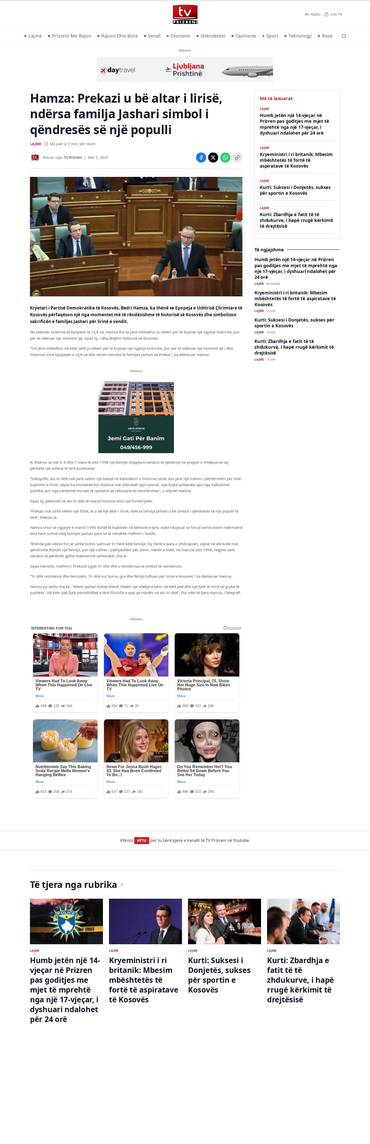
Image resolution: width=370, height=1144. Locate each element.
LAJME (35, 143)
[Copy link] (237, 157)
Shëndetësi (213, 36)
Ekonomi (181, 36)
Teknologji (300, 36)
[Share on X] (213, 157)
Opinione (246, 36)
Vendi (154, 36)
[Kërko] (344, 36)
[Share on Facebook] (201, 157)
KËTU (141, 840)
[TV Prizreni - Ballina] (185, 14)
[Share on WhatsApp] (225, 157)
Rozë (327, 36)
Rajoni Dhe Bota (119, 36)
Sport (272, 36)
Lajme (35, 36)
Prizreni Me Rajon (72, 36)
